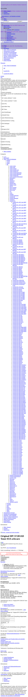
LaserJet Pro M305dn (18, 348)
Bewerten (3, 562)
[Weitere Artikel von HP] (2, 542)
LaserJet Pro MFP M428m (19, 433)
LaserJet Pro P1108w (18, 452)
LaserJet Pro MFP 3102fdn (19, 366)
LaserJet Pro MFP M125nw (19, 382)
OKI (8, 506)
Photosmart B (13, 494)
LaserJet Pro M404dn (18, 358)
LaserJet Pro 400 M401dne (19, 258)
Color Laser (12, 167)
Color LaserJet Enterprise (16, 172)
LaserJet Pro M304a (17, 347)
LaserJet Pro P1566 (17, 456)
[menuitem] (15, 18)
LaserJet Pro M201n (17, 334)
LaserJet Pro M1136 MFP (19, 295)
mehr (19, 575)
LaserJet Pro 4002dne (18, 272)
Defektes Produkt (8, 658)
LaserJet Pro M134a (17, 323)
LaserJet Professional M (15, 475)
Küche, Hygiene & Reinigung (11, 516)
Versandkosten (4, 674)
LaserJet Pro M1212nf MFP (19, 304)
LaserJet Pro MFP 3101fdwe (19, 365)
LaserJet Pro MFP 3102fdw (19, 369)
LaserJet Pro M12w (17, 303)
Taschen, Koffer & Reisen (10, 518)
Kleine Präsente (7, 522)
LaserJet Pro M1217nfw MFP (20, 309)
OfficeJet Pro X (13, 485)
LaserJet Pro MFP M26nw (19, 416)
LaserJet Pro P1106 (17, 448)
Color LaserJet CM (14, 170)
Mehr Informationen (19, 694)
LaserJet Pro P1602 (17, 463)
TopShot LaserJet (14, 502)
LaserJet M (12, 197)
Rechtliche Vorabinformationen (11, 660)
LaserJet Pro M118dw (18, 300)
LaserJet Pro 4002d (17, 269)
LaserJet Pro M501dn (18, 362)
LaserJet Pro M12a (17, 301)
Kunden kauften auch (6, 639)
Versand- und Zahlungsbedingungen (12, 666)
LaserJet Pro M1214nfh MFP (19, 307)
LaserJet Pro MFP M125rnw (19, 383)
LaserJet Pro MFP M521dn (19, 434)
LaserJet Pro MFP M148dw (19, 401)
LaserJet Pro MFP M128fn (19, 391)
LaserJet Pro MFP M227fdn (19, 410)
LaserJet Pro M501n (17, 363)
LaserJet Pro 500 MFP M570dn (20, 276)
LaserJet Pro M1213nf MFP (19, 305)
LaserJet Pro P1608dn (18, 472)
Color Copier (13, 166)
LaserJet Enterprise (14, 195)
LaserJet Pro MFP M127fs (19, 389)
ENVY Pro (12, 190)
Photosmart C (13, 495)
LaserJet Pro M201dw (18, 332)
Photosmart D (13, 496)
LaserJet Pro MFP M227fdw (19, 412)
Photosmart (12, 492)
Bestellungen (10, 37)
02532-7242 (3, 651)
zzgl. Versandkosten (11, 547)
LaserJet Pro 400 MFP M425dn (20, 262)
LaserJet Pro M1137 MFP (19, 296)
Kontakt (5, 12)
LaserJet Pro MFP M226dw (19, 409)
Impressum (6, 670)
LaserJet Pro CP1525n (18, 287)
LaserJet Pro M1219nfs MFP (19, 313)
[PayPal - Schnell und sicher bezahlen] (10, 532)
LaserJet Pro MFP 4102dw (19, 374)
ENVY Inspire (13, 187)
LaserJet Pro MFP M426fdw (19, 424)
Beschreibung (4, 571)
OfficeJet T (12, 488)
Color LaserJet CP (14, 171)
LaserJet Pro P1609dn (18, 473)
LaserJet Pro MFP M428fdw (19, 432)
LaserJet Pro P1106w (18, 449)
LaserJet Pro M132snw (18, 322)
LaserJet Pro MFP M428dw (19, 429)
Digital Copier (13, 184)
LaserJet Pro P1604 (17, 465)
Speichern (3, 637)
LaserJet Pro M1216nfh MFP (19, 308)
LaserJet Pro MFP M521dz (19, 438)
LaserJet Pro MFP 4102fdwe (19, 379)
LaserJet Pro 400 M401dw (19, 260)
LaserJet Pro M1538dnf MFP (19, 330)
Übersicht (9, 32)
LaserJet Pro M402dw (18, 354)
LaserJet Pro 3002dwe (18, 242)
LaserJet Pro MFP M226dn (19, 408)
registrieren (16, 29)
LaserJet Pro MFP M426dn (19, 420)
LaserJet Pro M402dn (18, 351)
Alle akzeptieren (9, 695)
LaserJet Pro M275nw (18, 342)
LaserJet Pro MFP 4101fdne (19, 371)
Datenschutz (6, 13)
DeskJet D (12, 180)
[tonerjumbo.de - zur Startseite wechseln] (10, 16)
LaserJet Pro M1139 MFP (19, 299)
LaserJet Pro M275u (17, 346)
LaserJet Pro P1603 (17, 464)
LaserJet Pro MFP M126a (19, 385)
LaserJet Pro (12, 201)
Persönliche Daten (11, 33)
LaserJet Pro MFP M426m (19, 426)
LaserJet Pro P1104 (17, 445)
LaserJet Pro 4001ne (17, 268)
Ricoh (8, 507)
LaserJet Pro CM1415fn (18, 280)
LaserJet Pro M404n (17, 360)
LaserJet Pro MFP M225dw (19, 405)
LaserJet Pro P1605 (17, 467)
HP (7, 164)
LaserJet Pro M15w (17, 326)
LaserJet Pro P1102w (18, 442)
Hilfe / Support (7, 11)
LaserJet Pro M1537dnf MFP (19, 328)
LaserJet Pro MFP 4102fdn (19, 377)
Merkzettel (9, 40)
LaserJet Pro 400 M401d (18, 256)
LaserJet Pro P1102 (17, 441)
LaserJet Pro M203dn (18, 336)
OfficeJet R (12, 487)
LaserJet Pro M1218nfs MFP (19, 311)
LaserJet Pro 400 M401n (18, 261)
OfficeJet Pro (13, 484)
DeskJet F (12, 182)
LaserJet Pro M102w (17, 291)
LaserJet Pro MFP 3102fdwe (19, 370)
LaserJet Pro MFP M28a (18, 417)
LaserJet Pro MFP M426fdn (19, 422)
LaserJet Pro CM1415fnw (19, 281)
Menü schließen (7, 27)
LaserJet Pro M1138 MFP (19, 297)
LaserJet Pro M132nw (18, 320)
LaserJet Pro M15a (17, 324)
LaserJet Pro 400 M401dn (19, 257)
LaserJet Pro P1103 (17, 444)
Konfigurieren (16, 695)
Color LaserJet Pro (14, 175)
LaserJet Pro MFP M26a (18, 414)
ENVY (11, 186)
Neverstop (12, 479)
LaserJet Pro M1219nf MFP (19, 312)
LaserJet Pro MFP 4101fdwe (19, 373)
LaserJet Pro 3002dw (18, 241)
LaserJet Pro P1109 (17, 453)
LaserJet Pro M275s (17, 343)
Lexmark (9, 504)
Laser (11, 193)
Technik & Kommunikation (10, 514)
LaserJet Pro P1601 (17, 461)
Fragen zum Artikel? (8, 604)
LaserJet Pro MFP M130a (19, 395)
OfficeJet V (12, 489)
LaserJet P (12, 199)
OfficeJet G (12, 481)
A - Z (5, 156)
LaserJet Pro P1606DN (18, 468)
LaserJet (11, 194)
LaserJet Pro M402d (17, 350)
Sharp (8, 510)
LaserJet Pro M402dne (18, 352)
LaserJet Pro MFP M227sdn (19, 413)
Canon (8, 162)
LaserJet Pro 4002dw (18, 273)
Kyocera (9, 503)
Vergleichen (3, 558)
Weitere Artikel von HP (9, 605)
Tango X (12, 500)
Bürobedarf (6, 158)
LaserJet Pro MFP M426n (19, 428)
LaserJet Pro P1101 (17, 440)
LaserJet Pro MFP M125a (19, 381)
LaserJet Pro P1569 (17, 460)
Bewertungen (11, 571)
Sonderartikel (7, 520)
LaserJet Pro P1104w (18, 446)
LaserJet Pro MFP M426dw (19, 421)
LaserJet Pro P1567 (17, 457)
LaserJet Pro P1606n (17, 469)
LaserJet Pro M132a (17, 315)
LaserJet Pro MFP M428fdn (19, 430)
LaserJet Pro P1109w (18, 455)
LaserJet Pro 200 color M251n (20, 223)
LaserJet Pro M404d (17, 356)
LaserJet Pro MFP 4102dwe (19, 375)
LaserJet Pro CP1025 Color (19, 283)
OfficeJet (12, 480)
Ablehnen (3, 695)
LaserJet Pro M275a (17, 340)
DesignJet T (12, 178)
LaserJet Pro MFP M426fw (19, 425)
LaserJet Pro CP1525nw (18, 288)
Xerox (8, 511)
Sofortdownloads (11, 39)
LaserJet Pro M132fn (17, 316)
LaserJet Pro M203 (17, 335)
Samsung (9, 508)
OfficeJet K (12, 483)
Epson (8, 163)
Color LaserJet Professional (16, 176)
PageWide (12, 491)
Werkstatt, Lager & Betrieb (10, 515)
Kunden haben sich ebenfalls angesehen (10, 643)
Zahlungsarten (10, 36)
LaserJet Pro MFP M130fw (19, 398)
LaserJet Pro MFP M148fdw (19, 402)
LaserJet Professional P (15, 476)
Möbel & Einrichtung (9, 519)
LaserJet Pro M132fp (17, 317)
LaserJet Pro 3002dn (17, 240)
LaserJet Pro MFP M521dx (19, 437)
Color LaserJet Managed (15, 174)
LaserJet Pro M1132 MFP (19, 292)
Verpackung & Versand (9, 512)
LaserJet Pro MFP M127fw (19, 390)
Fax (10, 191)
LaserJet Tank (13, 477)
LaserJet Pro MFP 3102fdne (19, 367)
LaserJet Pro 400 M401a (18, 254)
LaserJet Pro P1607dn (18, 471)
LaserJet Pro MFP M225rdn (19, 406)
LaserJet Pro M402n (17, 355)
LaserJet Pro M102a (17, 289)
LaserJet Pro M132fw (18, 319)
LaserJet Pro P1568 (17, 459)
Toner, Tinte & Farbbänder (10, 159)
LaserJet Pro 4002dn (17, 270)
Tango (11, 499)
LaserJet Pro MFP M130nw (19, 399)
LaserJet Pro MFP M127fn (19, 387)
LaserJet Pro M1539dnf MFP (19, 331)
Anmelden (9, 29)
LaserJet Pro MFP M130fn (19, 397)
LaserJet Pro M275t (17, 344)
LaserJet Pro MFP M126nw (19, 386)
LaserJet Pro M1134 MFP (19, 293)
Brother (8, 160)
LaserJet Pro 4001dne (18, 266)
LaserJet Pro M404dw (18, 359)
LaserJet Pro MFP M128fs (19, 393)
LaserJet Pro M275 (17, 339)
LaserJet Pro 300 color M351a (20, 233)
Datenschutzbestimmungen (13, 633)
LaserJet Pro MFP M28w (18, 418)
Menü (5, 18)
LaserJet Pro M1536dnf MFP (19, 327)
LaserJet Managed (14, 198)
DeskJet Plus (13, 183)
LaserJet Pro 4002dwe (18, 274)
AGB (5, 669)
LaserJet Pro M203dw (18, 338)
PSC (11, 498)
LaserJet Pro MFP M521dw (19, 436)
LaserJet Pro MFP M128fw (19, 394)
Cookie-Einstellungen (9, 657)
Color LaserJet (13, 168)
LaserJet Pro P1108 (17, 451)
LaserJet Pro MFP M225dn (19, 403)
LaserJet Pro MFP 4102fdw (19, 378)
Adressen (9, 35)
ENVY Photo (13, 188)
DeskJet (11, 179)
